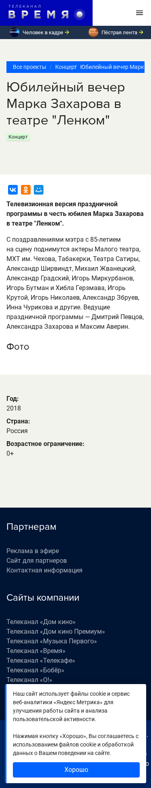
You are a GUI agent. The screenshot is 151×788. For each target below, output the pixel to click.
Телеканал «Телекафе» (40, 660)
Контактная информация (44, 570)
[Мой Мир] (38, 190)
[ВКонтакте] (13, 190)
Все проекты (29, 67)
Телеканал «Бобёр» (35, 670)
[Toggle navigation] (139, 13)
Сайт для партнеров (36, 560)
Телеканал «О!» (29, 680)
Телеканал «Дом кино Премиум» (55, 631)
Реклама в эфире (32, 551)
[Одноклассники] (26, 190)
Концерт (63, 67)
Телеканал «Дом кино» (41, 622)
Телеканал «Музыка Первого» (51, 641)
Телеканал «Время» (36, 651)
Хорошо (76, 769)
